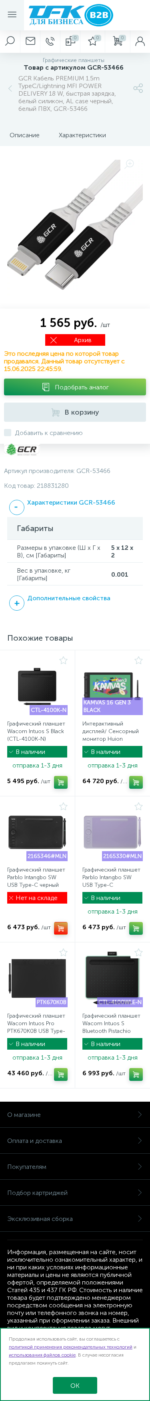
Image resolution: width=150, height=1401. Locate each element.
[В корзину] (61, 782)
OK (75, 1385)
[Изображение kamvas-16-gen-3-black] (112, 686)
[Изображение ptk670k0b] (37, 978)
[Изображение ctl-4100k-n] (37, 686)
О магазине (24, 1114)
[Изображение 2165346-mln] (37, 832)
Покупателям (26, 1167)
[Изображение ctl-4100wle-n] (112, 978)
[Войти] (140, 41)
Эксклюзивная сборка (40, 1219)
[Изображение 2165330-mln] (112, 832)
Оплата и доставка (34, 1140)
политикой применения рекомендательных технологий (70, 1347)
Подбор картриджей (37, 1193)
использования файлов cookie (42, 1355)
